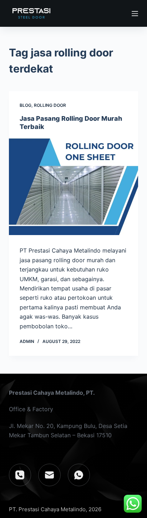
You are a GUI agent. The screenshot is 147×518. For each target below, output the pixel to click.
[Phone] (20, 475)
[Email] (49, 475)
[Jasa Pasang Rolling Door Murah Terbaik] (73, 186)
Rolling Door (50, 105)
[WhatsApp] (79, 475)
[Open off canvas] (135, 13)
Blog (25, 105)
